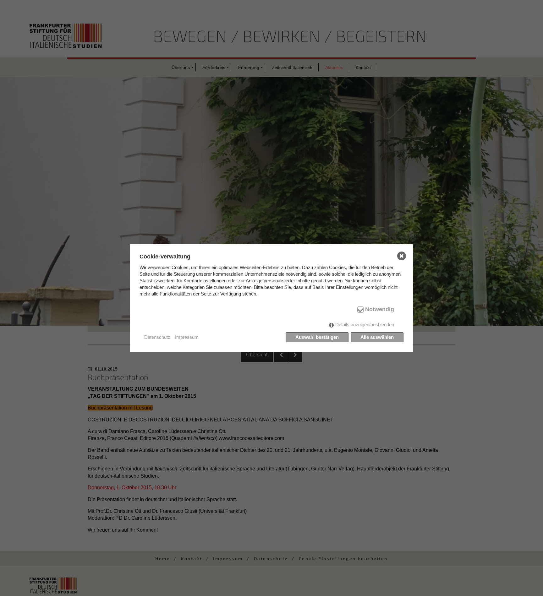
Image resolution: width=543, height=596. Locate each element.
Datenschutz (157, 337)
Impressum (187, 337)
